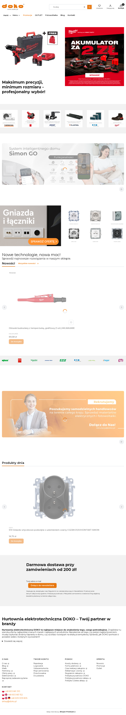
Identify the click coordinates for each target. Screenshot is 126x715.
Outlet (99, 668)
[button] (89, 7)
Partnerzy (6, 671)
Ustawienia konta (40, 668)
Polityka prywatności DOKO (77, 676)
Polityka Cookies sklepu (75, 681)
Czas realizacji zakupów (75, 668)
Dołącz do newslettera (42, 585)
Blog (4, 666)
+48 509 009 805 (19, 698)
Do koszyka (16, 341)
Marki (4, 668)
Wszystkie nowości (27, 263)
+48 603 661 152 (15, 695)
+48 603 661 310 (12, 691)
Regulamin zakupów (74, 673)
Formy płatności (72, 666)
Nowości (100, 663)
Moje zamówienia (41, 671)
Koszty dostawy (72, 663)
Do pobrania (38, 676)
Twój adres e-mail (33, 581)
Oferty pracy (7, 673)
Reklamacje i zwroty (74, 671)
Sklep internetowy (60, 712)
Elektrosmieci (8, 676)
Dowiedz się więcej (13, 641)
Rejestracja (38, 663)
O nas (4, 663)
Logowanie (38, 666)
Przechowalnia (39, 673)
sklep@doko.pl (9, 701)
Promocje (100, 666)
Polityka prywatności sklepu (77, 678)
